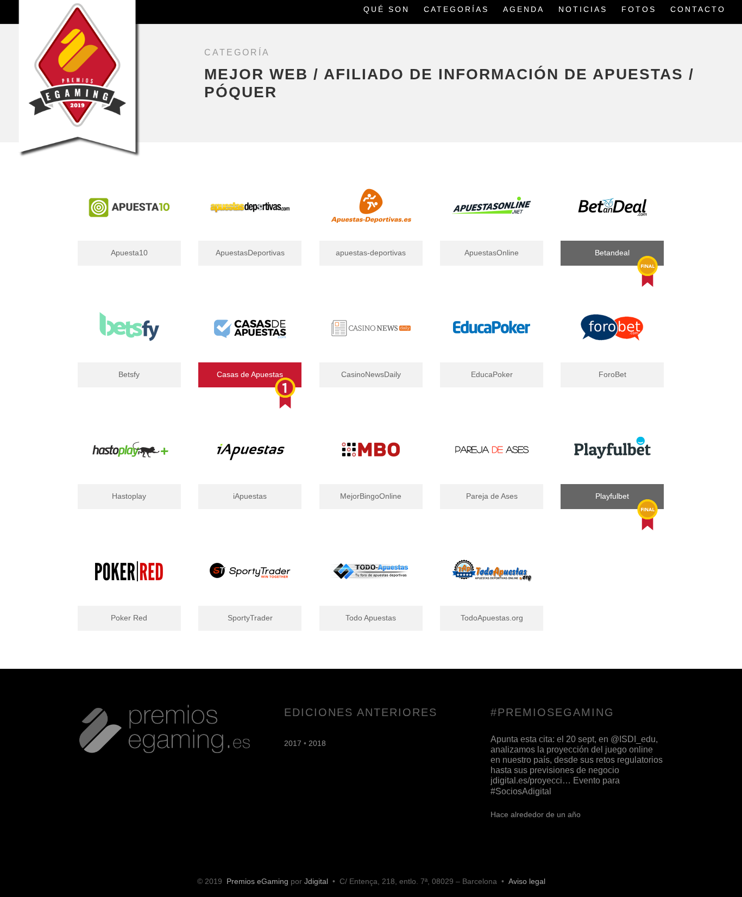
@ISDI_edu (633, 739)
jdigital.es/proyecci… (531, 780)
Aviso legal (526, 881)
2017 (292, 743)
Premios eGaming (257, 881)
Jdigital (316, 881)
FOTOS (638, 9)
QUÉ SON (386, 9)
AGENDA (523, 9)
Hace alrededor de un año (536, 814)
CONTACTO (698, 9)
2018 (317, 743)
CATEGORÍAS (456, 9)
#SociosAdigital (521, 791)
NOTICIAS (582, 9)
